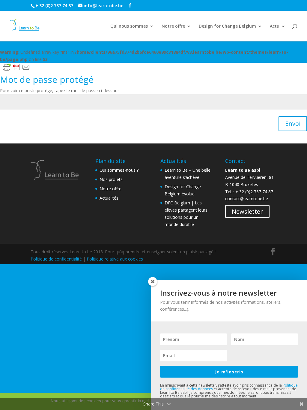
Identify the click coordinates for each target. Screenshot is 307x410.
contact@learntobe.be (246, 198)
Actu (274, 26)
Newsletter (247, 211)
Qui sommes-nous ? (119, 170)
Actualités (109, 198)
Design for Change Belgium (227, 26)
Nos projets (111, 179)
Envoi (292, 123)
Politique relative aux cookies (115, 259)
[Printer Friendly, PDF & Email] (16, 67)
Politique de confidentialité (56, 259)
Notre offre (173, 26)
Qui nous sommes (129, 26)
